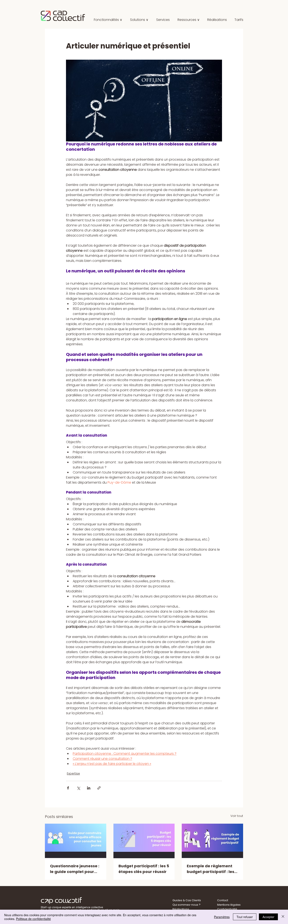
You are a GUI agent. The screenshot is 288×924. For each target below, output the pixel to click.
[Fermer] (282, 917)
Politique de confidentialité (33, 919)
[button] (139, 20)
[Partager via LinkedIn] (89, 788)
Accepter (268, 917)
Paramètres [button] (222, 917)
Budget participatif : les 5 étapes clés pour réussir (143, 868)
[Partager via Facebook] (68, 788)
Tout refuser (245, 917)
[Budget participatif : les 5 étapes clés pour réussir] (144, 841)
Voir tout (236, 816)
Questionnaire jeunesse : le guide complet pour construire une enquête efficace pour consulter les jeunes (74, 868)
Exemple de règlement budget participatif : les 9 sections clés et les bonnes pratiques (212, 868)
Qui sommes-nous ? (186, 905)
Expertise (73, 773)
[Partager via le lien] (99, 788)
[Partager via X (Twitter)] (78, 788)
